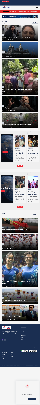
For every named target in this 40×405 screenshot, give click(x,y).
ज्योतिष (12, 352)
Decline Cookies (23, 399)
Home (22, 329)
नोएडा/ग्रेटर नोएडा (4, 352)
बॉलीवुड (3, 356)
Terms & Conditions (29, 365)
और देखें (34, 22)
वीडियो (22, 337)
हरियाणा (3, 360)
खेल (11, 350)
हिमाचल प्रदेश (13, 348)
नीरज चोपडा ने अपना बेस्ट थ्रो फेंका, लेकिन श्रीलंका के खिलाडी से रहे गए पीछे (14, 11)
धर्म (11, 354)
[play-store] (24, 351)
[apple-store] (33, 351)
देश (2, 347)
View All (5, 152)
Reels (22, 339)
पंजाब (11, 347)
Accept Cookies (32, 399)
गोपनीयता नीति (36, 365)
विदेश (11, 360)
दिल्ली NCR (3, 350)
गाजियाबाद (3, 354)
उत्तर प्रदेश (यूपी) (4, 348)
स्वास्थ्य (12, 356)
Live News (23, 333)
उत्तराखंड (3, 358)
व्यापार (11, 358)
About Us (22, 331)
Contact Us (23, 341)
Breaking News (23, 335)
